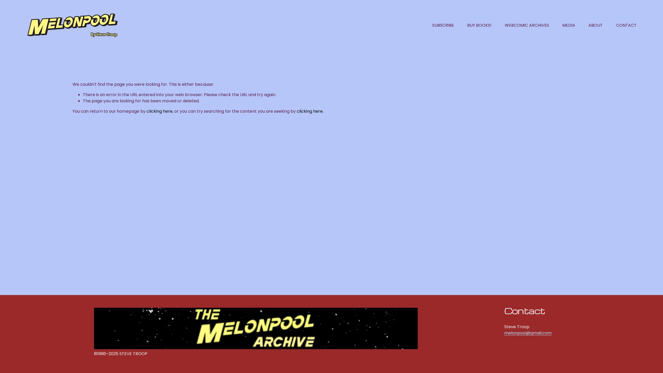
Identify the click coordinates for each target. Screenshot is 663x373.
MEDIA (568, 25)
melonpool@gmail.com (528, 333)
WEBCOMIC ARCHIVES (527, 25)
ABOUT (595, 25)
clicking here (159, 111)
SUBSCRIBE (443, 25)
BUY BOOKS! (479, 25)
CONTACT (626, 25)
